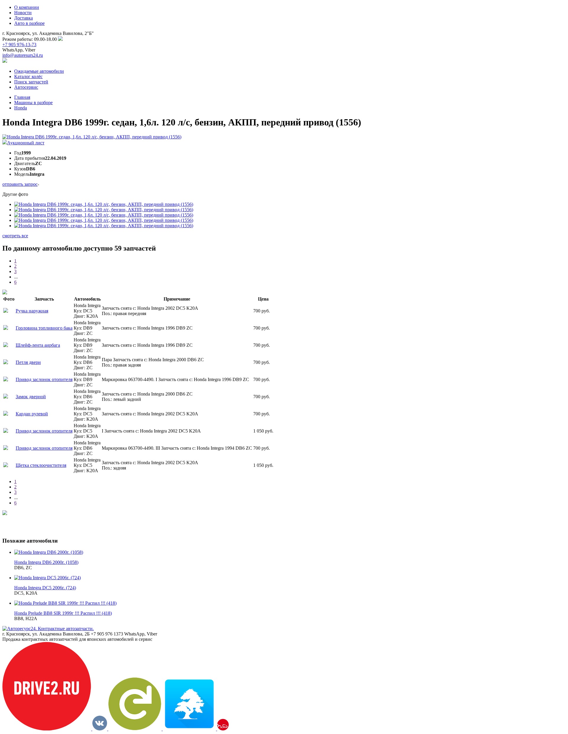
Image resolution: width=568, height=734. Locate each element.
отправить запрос (20, 184)
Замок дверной (31, 396)
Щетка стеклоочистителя (41, 465)
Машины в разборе (33, 102)
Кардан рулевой (32, 413)
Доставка (23, 17)
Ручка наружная (32, 310)
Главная (22, 97)
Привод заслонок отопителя (44, 379)
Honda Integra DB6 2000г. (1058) (46, 562)
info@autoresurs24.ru (22, 55)
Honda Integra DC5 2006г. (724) (45, 587)
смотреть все (15, 235)
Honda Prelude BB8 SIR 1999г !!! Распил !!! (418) (63, 613)
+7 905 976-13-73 (19, 44)
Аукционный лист (25, 142)
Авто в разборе (29, 23)
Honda (20, 107)
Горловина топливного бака (44, 327)
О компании (26, 7)
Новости (23, 12)
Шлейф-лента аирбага (38, 345)
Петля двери (28, 362)
